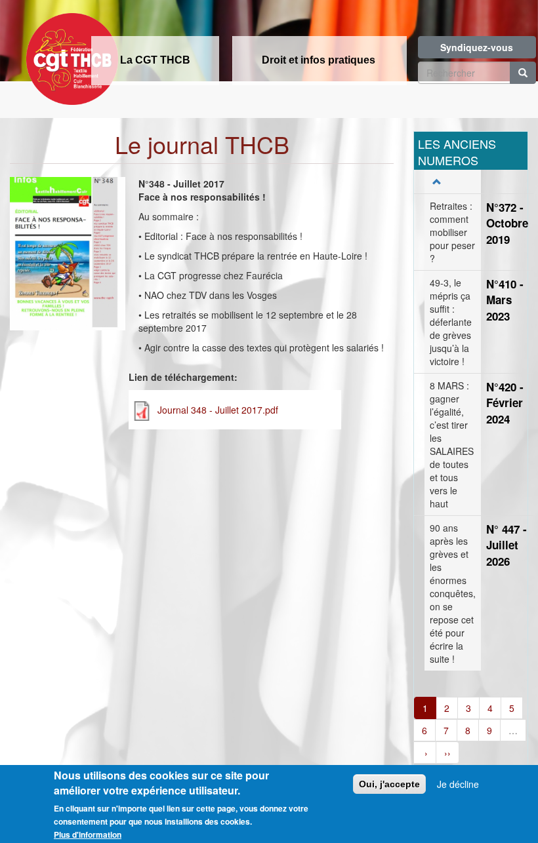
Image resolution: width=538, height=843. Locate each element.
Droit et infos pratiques (318, 60)
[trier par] (436, 181)
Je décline (458, 784)
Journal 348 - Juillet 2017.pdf (217, 409)
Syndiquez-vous (476, 47)
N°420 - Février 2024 (505, 403)
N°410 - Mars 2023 (505, 300)
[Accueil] (69, 55)
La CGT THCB (155, 60)
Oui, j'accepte (389, 784)
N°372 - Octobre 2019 (507, 223)
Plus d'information (87, 834)
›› (447, 752)
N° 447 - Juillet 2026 (506, 545)
